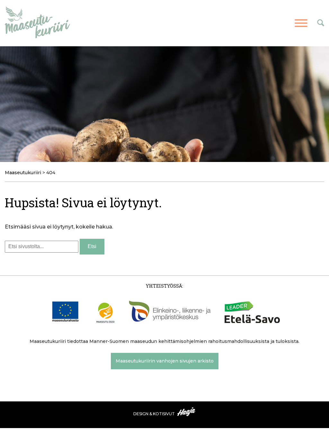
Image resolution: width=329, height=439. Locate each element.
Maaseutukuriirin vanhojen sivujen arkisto (165, 361)
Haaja (186, 411)
